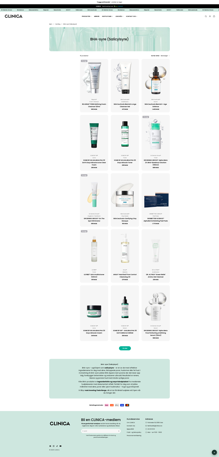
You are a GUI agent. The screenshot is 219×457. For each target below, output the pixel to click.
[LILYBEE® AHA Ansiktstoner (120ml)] (94, 248)
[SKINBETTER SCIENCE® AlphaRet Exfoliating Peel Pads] (156, 192)
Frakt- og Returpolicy (134, 432)
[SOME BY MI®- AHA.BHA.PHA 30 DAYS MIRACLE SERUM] (125, 304)
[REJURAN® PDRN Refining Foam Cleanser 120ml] (94, 77)
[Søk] (206, 16)
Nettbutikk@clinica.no (154, 426)
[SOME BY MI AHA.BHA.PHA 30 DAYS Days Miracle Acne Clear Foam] (94, 134)
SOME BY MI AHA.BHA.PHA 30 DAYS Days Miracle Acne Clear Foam (94, 162)
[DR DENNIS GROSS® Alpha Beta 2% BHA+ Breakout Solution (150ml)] (156, 134)
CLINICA (56, 450)
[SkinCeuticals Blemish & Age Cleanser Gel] (125, 77)
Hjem (50, 24)
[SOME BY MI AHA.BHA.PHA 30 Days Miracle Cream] (94, 304)
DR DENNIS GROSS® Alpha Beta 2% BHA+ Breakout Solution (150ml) (156, 162)
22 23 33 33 (151, 429)
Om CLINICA (131, 423)
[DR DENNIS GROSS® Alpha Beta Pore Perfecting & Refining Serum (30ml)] (156, 304)
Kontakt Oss (131, 426)
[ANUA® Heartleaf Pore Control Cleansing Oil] (125, 248)
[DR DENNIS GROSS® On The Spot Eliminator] (94, 192)
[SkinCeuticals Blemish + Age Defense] (156, 77)
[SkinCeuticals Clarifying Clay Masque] (125, 192)
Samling (57, 24)
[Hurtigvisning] (106, 63)
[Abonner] (119, 431)
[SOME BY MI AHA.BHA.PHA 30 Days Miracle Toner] (125, 134)
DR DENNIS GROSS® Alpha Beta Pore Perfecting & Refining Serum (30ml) (156, 332)
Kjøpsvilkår (130, 429)
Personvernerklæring (134, 436)
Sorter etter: (155, 56)
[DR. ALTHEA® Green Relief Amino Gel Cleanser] (156, 248)
